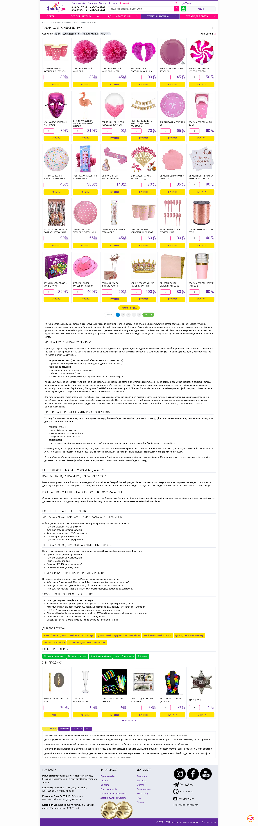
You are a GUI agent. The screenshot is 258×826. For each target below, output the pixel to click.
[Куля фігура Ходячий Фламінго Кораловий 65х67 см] (85, 105)
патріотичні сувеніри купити (157, 635)
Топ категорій (50, 729)
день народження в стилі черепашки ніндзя (166, 735)
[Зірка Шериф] (201, 682)
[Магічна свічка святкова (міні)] (56, 682)
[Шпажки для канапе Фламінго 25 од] (143, 159)
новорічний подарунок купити (185, 753)
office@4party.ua (185, 799)
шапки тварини (163, 739)
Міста (87, 729)
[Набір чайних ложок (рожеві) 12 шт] (172, 212)
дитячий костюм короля (56, 753)
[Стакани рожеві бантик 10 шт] (201, 105)
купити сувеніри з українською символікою (118, 635)
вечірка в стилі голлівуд (81, 635)
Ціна (57, 34)
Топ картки (77, 729)
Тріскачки (142, 656)
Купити (56, 84)
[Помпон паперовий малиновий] (85, 52)
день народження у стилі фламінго (195, 749)
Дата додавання (71, 34)
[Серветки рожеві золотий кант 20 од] (172, 266)
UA (176, 3)
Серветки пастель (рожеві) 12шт (63, 567)
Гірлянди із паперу (77, 656)
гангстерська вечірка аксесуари (111, 749)
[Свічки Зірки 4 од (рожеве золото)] (114, 266)
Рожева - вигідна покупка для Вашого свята (74, 476)
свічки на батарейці (110, 482)
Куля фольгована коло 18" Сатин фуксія (67, 533)
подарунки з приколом (144, 739)
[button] (61, 16)
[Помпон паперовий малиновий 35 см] (114, 52)
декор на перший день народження (122, 753)
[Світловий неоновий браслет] (114, 682)
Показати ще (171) (129, 308)
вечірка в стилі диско (54, 643)
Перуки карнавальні (54, 656)
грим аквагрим (51, 758)
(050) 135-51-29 (79, 10)
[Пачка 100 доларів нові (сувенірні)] (143, 681)
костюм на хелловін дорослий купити (99, 735)
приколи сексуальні (89, 739)
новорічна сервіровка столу (117, 758)
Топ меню (64, 729)
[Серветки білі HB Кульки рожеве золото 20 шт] (201, 159)
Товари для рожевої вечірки (62, 27)
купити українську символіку (189, 635)
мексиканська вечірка (176, 485)
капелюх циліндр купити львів (143, 749)
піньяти (139, 735)
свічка (91, 749)
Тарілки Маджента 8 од (58, 561)
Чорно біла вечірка (124, 656)
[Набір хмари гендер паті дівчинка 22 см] (85, 158)
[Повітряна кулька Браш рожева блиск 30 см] (114, 105)
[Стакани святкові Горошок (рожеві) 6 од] (56, 52)
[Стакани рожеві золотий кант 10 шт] (201, 266)
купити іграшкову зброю (144, 498)
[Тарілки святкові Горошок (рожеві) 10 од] (85, 212)
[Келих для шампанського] (85, 682)
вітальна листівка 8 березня (121, 501)
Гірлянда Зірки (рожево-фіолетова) (64, 554)
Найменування (90, 34)
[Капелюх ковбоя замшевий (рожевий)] (85, 266)
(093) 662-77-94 (79, 7)
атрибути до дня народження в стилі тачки (65, 749)
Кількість (105, 34)
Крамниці (124, 3)
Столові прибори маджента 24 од (63, 536)
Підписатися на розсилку (185, 804)
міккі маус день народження (198, 739)
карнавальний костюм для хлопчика (80, 744)
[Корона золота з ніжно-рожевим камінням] (143, 266)
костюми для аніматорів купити (115, 739)
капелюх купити (127, 735)
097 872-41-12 (186, 791)
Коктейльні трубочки (101, 656)
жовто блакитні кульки (55, 635)
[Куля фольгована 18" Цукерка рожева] (201, 52)
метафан (205, 753)
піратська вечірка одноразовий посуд (78, 758)
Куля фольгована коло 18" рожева (64, 527)
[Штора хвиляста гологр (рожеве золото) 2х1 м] (56, 212)
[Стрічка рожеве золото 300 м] (201, 212)
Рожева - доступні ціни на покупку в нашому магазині (82, 492)
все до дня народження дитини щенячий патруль (163, 744)
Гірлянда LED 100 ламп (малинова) (64, 564)
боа (100, 758)
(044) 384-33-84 (97, 10)
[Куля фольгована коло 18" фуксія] (172, 52)
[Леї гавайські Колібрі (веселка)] (172, 682)
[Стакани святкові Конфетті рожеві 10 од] (143, 212)
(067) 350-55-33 (97, 7)
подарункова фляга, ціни (83, 498)
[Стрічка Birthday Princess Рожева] (114, 159)
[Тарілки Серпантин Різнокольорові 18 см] (56, 159)
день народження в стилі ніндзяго (61, 739)
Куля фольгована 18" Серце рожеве (65, 540)
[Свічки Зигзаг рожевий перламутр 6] (114, 212)
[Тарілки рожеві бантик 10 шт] (172, 105)
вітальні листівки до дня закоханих (86, 753)
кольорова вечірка (202, 330)
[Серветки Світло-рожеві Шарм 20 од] (172, 158)
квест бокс (178, 739)
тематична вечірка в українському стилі (118, 744)
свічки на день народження (155, 753)
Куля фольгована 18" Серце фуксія (64, 530)
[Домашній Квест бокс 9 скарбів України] (56, 266)
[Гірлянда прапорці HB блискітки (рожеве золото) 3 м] (143, 105)
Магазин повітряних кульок (55, 482)
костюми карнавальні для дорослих (62, 735)
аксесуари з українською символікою (87, 643)
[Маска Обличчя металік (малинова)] (56, 105)
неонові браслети (167, 749)
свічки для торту (52, 744)
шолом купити (161, 482)
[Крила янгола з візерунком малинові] (143, 52)
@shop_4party (186, 784)
